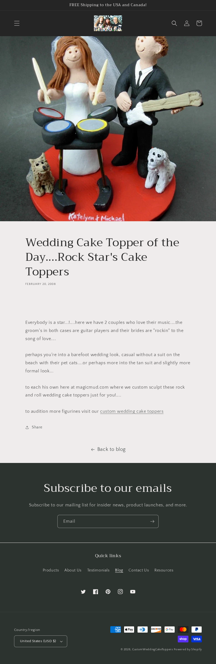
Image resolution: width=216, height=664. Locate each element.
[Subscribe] (152, 521)
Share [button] (37, 427)
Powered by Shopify (188, 649)
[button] (17, 23)
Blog (119, 570)
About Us (73, 570)
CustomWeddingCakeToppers (152, 649)
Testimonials (98, 570)
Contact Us (139, 570)
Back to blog (111, 449)
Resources (163, 570)
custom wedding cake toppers (131, 411)
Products (51, 570)
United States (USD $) (38, 641)
